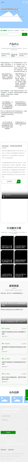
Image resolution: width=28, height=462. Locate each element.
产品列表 (3, 18)
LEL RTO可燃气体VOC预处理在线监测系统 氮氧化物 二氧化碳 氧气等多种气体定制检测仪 (7, 125)
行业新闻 (23, 328)
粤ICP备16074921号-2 (6, 456)
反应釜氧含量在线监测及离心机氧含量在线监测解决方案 (20, 248)
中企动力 (8, 458)
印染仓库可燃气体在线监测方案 (20, 275)
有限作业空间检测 (9, 8)
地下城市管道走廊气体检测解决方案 (6, 261)
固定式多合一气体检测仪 (13, 30)
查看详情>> (5, 336)
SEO (13, 456)
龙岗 (12, 458)
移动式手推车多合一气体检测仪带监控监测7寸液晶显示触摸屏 (20, 103)
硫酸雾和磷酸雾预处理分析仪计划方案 (20, 262)
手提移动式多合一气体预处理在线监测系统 (20, 124)
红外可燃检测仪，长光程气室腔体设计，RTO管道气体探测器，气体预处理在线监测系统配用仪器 (7, 105)
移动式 (22, 30)
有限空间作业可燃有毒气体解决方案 (6, 246)
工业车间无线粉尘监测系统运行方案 (6, 275)
